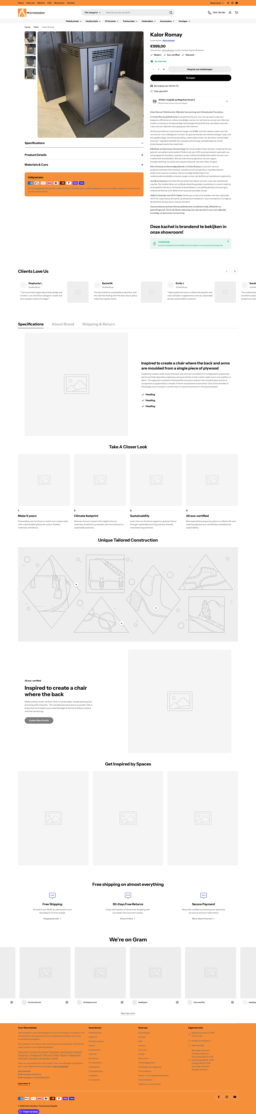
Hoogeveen (23, 1055)
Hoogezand (35, 1055)
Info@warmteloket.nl (201, 1040)
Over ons (30, 3)
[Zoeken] (171, 12)
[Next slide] (235, 271)
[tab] (31, 325)
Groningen (54, 1052)
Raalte (56, 1055)
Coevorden (23, 1052)
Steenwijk (23, 1058)
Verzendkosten (168, 50)
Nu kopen (190, 78)
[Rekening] (230, 12)
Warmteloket (168, 40)
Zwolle (55, 1058)
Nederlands (215, 3)
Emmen (34, 1052)
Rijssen (64, 1055)
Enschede (43, 1052)
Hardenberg (66, 1052)
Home (21, 3)
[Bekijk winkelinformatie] (227, 101)
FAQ (49, 3)
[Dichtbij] (228, 241)
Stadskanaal (74, 1055)
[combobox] (128, 12)
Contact (71, 3)
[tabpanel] (128, 384)
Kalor (36, 27)
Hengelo (77, 1052)
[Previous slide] (227, 271)
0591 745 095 (198, 1045)
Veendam (33, 1058)
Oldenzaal (47, 1055)
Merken (41, 3)
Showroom (59, 3)
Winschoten (45, 1058)
